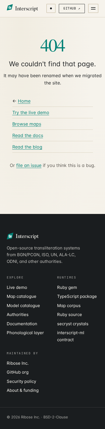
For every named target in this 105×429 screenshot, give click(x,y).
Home (24, 101)
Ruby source (69, 314)
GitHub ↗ (71, 8)
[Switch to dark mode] (50, 8)
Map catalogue (21, 296)
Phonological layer (25, 332)
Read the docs (27, 135)
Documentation (22, 323)
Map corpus (69, 305)
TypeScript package (77, 296)
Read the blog (27, 147)
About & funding (23, 390)
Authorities (18, 314)
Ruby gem (67, 287)
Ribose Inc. (18, 363)
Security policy (21, 381)
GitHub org (18, 372)
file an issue (28, 165)
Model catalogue (23, 305)
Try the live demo (30, 112)
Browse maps (26, 124)
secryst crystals (72, 323)
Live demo (17, 287)
